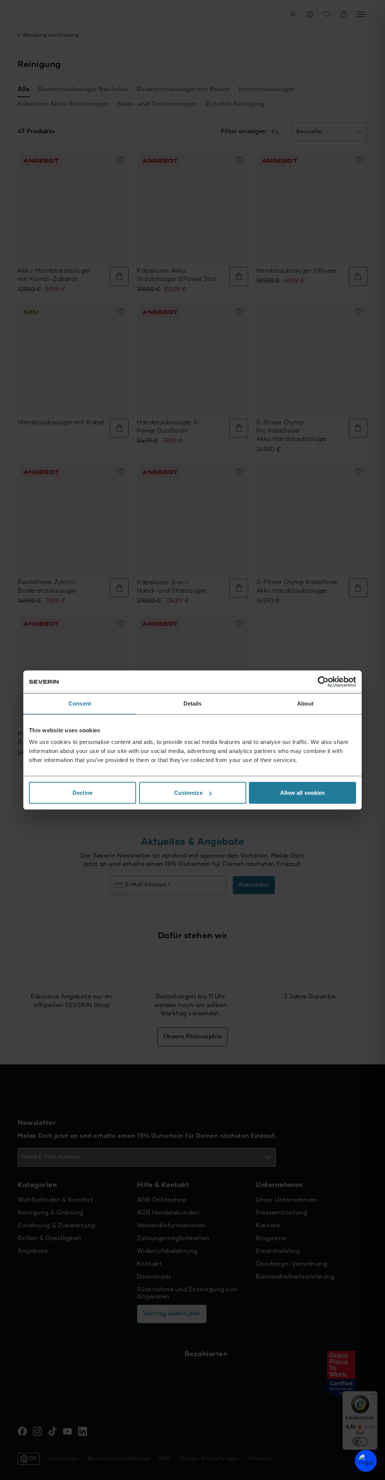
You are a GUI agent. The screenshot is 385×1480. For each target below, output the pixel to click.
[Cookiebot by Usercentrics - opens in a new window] (323, 681)
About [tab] (305, 703)
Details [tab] (192, 703)
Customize (188, 793)
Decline (82, 793)
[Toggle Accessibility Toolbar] (365, 1460)
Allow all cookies (302, 793)
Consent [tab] (79, 703)
